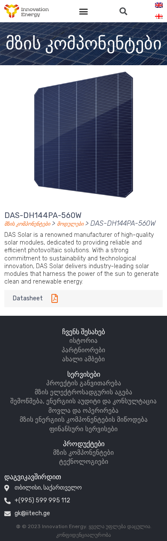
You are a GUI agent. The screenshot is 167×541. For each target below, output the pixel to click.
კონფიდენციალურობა (83, 535)
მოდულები (70, 224)
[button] (84, 11)
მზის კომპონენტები (27, 224)
